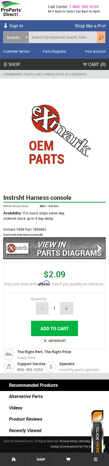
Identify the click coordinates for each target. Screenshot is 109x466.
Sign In (16, 26)
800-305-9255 (30, 369)
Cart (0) (96, 64)
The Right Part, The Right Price (44, 351)
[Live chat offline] (97, 435)
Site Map (84, 441)
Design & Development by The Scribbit (75, 446)
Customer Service (16, 51)
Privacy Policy (68, 441)
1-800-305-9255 (84, 6)
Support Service (31, 363)
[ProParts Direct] (22, 10)
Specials (66, 363)
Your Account (95, 51)
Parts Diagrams (54, 51)
